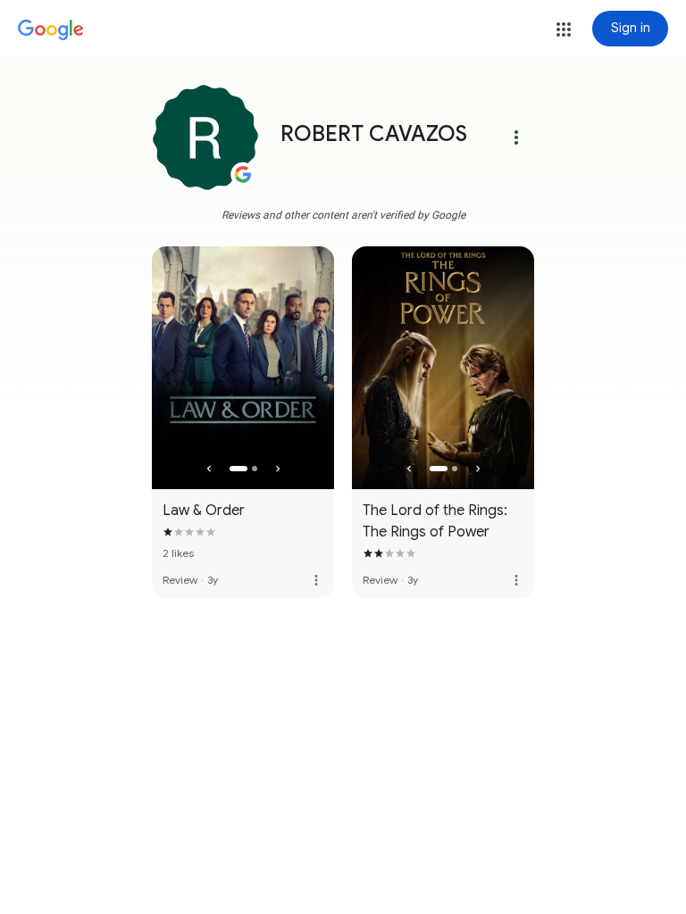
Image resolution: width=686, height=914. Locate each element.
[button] (563, 29)
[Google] (51, 30)
